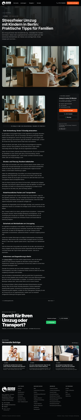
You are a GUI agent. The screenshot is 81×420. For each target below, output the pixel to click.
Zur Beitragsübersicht (8, 300)
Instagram (6, 406)
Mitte (35, 388)
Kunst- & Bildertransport (23, 401)
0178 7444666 (62, 3)
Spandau (36, 396)
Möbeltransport (21, 392)
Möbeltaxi (20, 388)
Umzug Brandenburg (54, 394)
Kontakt (67, 388)
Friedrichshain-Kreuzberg (39, 390)
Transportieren (30, 192)
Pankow (35, 392)
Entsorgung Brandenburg (55, 401)
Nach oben (50, 300)
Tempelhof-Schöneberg (39, 399)
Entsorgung (20, 396)
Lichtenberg (36, 407)
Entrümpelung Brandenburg (55, 405)
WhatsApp (69, 117)
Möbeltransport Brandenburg (56, 397)
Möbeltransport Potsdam (55, 396)
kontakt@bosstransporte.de (9, 404)
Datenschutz (68, 396)
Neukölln (35, 401)
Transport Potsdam (54, 388)
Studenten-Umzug (22, 399)
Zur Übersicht (62, 128)
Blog (67, 392)
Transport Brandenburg (55, 390)
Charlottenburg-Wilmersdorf (39, 394)
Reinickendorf (37, 409)
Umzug (19, 390)
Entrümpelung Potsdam (54, 403)
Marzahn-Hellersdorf (38, 405)
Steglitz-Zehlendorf (38, 397)
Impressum (68, 394)
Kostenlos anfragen (68, 110)
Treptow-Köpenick (38, 403)
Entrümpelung (21, 394)
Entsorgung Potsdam (54, 399)
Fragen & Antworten (70, 390)
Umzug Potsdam (53, 392)
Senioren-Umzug (21, 397)
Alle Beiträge (7, 12)
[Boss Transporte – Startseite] (6, 3)
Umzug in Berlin (8, 259)
